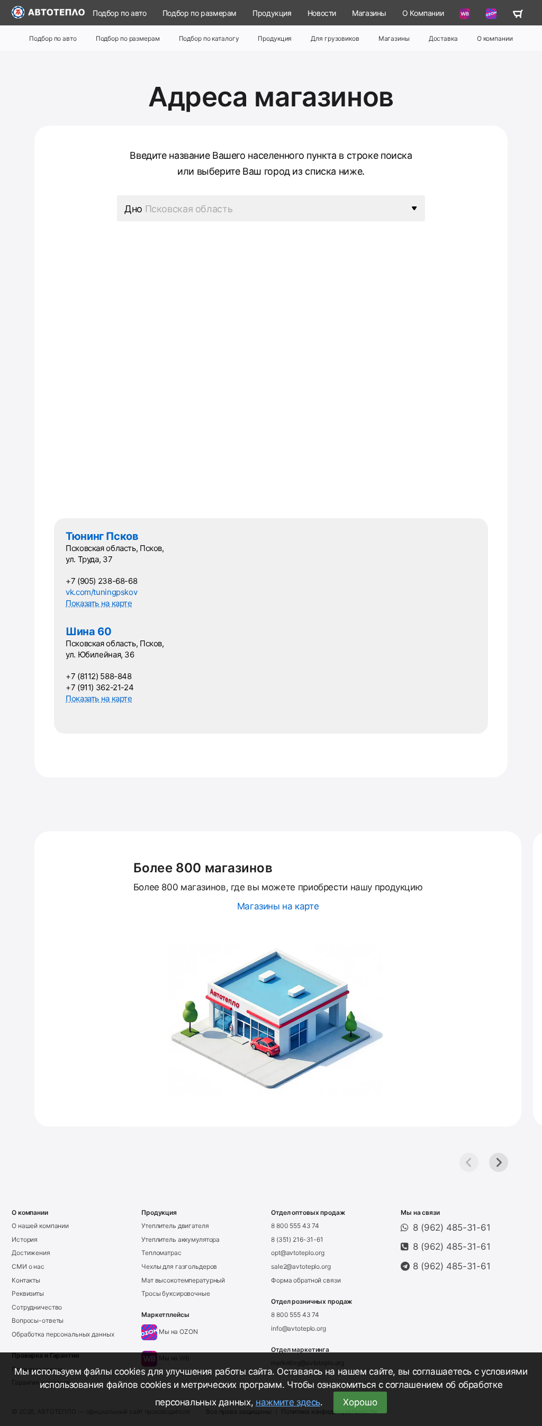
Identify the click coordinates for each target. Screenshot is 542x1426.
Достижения (31, 1253)
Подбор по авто (120, 12)
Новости (322, 12)
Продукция (272, 12)
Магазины (369, 12)
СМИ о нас (28, 1266)
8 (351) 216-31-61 (297, 1239)
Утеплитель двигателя (175, 1226)
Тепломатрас (161, 1253)
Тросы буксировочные (175, 1293)
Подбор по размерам (199, 12)
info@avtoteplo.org (298, 1328)
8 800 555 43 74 (295, 1226)
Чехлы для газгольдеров (179, 1266)
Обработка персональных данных (63, 1334)
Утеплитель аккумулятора (180, 1239)
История (25, 1239)
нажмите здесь (288, 1402)
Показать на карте (99, 603)
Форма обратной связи (306, 1280)
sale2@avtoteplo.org (301, 1266)
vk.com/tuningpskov (101, 592)
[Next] (498, 1162)
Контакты (26, 1280)
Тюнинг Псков (102, 536)
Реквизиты (28, 1293)
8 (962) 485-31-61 (452, 1227)
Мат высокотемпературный (183, 1280)
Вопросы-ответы (38, 1320)
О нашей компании (40, 1226)
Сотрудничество (37, 1307)
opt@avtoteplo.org (297, 1253)
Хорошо (360, 1402)
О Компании (423, 12)
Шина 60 (88, 631)
